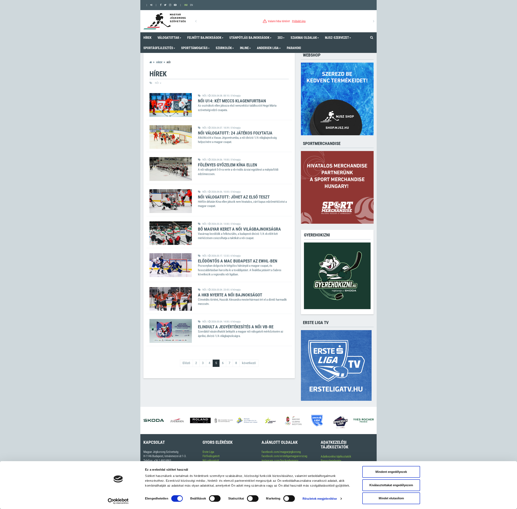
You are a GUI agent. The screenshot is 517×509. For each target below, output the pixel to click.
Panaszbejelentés (331, 461)
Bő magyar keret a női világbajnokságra (239, 229)
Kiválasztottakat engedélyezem (391, 485)
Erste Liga (208, 452)
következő (249, 363)
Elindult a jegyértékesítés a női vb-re (235, 326)
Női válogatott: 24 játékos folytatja (235, 133)
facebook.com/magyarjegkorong (281, 452)
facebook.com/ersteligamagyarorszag (284, 456)
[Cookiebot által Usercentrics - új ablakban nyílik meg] (118, 501)
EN (191, 4)
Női (157, 82)
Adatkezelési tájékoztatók (336, 456)
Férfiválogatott (211, 456)
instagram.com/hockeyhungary (280, 460)
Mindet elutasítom (391, 498)
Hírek (159, 62)
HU (185, 4)
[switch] (215, 498)
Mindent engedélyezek (391, 471)
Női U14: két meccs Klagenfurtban (232, 101)
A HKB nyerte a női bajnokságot (230, 295)
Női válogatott (211, 460)
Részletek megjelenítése (320, 498)
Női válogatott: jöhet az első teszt (234, 197)
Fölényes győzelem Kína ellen (227, 165)
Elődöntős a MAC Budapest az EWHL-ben (237, 261)
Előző (186, 363)
